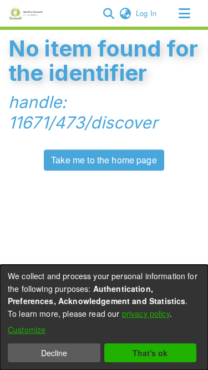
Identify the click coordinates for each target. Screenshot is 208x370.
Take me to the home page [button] (104, 159)
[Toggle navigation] (184, 13)
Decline (54, 352)
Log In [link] (147, 13)
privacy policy (146, 313)
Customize (26, 329)
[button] (108, 13)
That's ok (150, 352)
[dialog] (104, 317)
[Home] (27, 13)
